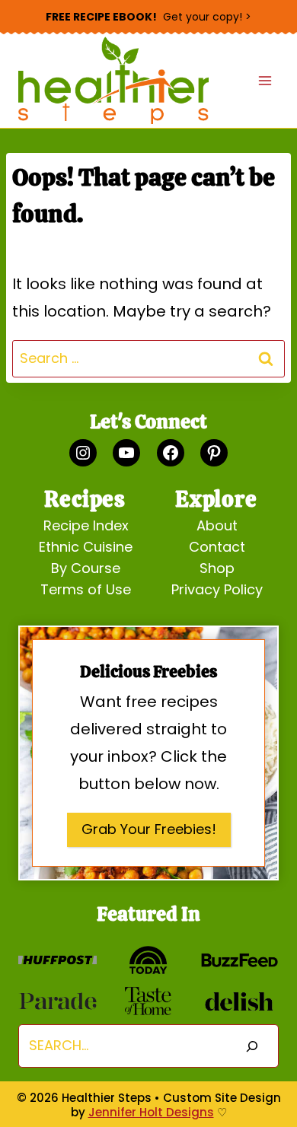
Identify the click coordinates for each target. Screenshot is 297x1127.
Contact (217, 546)
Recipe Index (86, 525)
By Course (85, 568)
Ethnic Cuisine (86, 546)
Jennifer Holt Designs (151, 1112)
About (217, 525)
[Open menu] (265, 81)
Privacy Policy (217, 589)
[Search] (252, 1046)
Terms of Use (85, 589)
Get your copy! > (148, 16)
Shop (217, 568)
